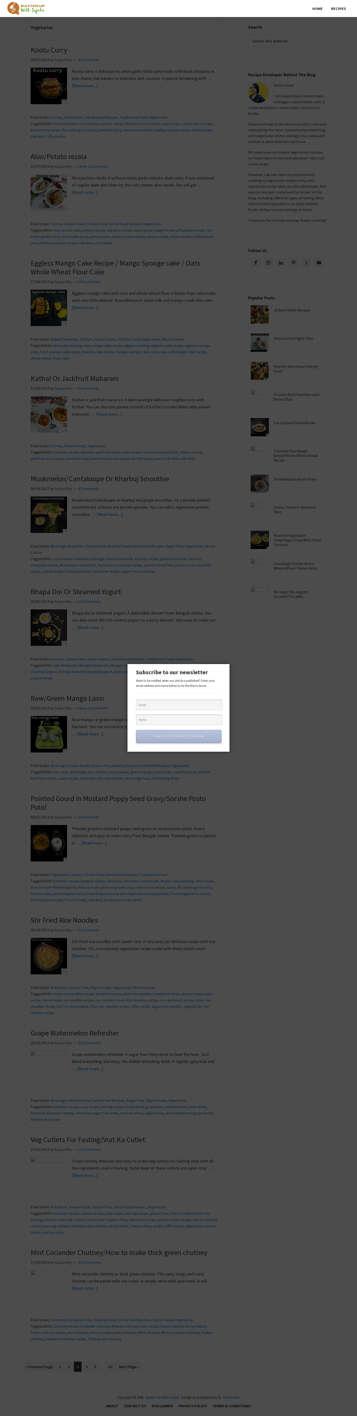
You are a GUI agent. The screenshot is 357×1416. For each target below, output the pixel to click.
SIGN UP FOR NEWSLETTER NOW (178, 736)
